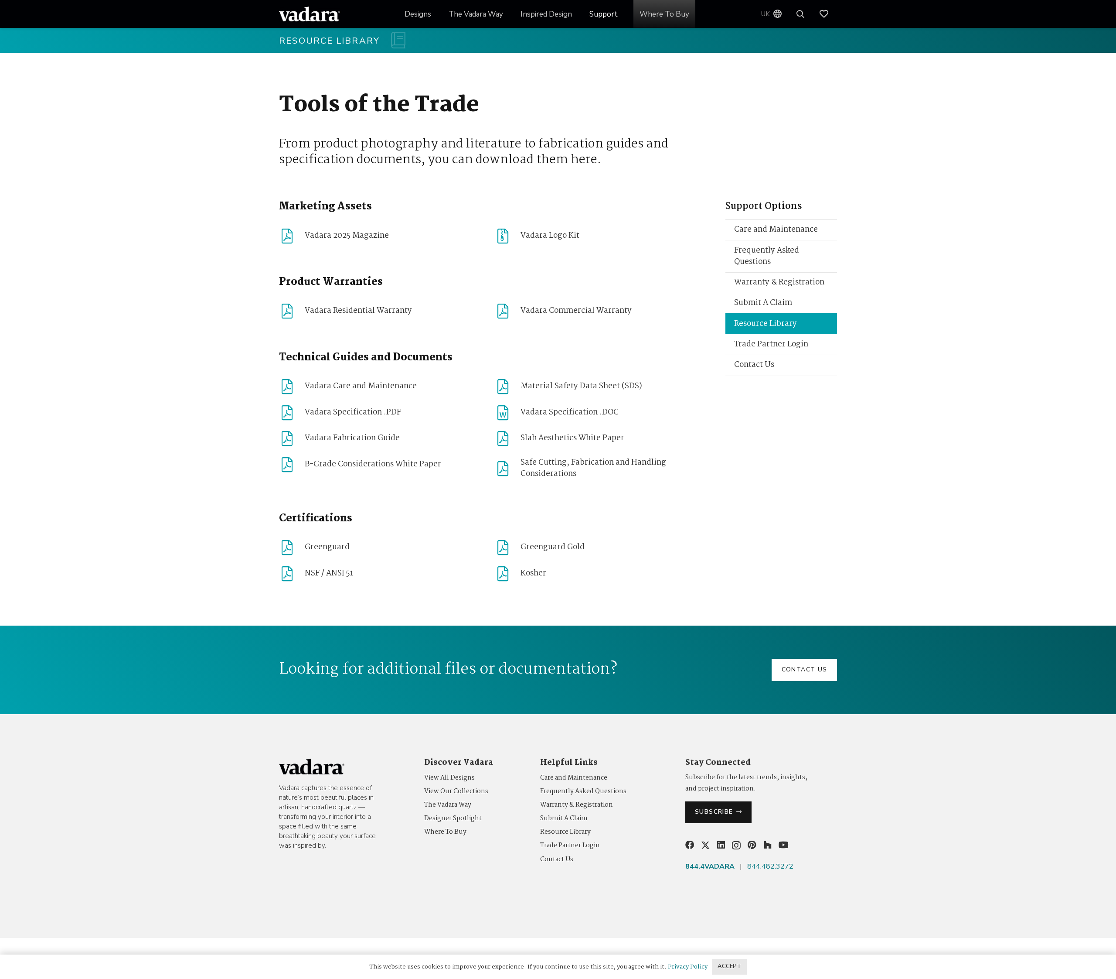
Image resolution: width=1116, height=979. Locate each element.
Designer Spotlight (453, 818)
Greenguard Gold (553, 547)
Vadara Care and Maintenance (361, 386)
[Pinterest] (752, 845)
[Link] (828, 14)
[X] (705, 845)
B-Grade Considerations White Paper (373, 464)
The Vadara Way (447, 805)
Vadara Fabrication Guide (352, 438)
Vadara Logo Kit (550, 235)
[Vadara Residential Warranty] (292, 311)
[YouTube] (784, 845)
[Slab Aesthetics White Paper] (508, 438)
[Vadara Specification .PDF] (292, 412)
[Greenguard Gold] (508, 547)
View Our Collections (456, 791)
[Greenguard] (292, 547)
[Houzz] (768, 845)
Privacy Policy (688, 967)
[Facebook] (689, 845)
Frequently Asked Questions (766, 256)
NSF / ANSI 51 (329, 573)
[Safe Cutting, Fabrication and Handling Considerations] (508, 468)
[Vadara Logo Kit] (508, 236)
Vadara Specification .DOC (570, 412)
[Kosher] (508, 573)
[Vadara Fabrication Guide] (292, 438)
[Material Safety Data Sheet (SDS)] (508, 386)
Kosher (533, 573)
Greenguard (327, 547)
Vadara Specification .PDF (353, 412)
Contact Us (754, 365)
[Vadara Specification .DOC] (508, 412)
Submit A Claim (763, 303)
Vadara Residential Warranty (358, 311)
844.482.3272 (770, 866)
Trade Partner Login (771, 344)
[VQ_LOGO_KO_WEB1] (309, 14)
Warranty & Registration (779, 282)
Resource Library (765, 324)
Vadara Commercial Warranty (576, 311)
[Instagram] (736, 845)
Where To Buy (445, 832)
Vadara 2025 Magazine (347, 235)
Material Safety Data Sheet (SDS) (581, 386)
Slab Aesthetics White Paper (572, 438)
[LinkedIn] (721, 845)
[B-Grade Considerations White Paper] (292, 464)
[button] (578, 14)
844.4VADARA (710, 866)
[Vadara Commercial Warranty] (508, 311)
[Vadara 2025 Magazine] (292, 236)
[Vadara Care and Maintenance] (292, 386)
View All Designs (449, 778)
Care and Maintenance (776, 229)
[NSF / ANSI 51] (292, 573)
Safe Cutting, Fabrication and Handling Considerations (593, 468)
